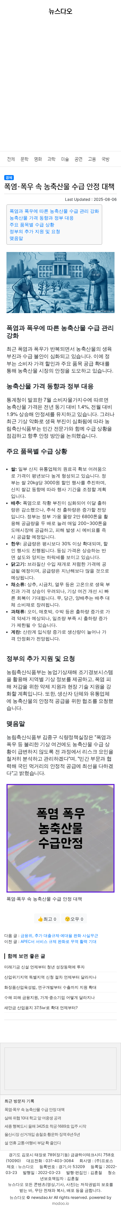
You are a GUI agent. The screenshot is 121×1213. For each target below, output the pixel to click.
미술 (65, 159)
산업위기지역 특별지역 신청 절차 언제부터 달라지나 (50, 977)
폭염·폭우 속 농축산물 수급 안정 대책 (34, 1109)
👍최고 (47, 919)
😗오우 (74, 919)
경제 (9, 177)
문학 (24, 159)
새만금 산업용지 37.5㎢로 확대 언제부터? (41, 1007)
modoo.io (60, 1203)
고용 (92, 159)
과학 (51, 159)
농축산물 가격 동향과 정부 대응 (42, 218)
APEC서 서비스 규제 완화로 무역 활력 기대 (59, 941)
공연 (78, 159)
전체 (11, 159)
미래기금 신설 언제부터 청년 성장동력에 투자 (44, 966)
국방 (105, 159)
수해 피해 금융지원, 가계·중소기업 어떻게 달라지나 (49, 997)
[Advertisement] (60, 87)
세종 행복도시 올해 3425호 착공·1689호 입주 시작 (45, 1126)
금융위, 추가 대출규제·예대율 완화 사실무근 (59, 935)
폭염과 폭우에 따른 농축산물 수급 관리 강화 (54, 211)
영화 (38, 159)
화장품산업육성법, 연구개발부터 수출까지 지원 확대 (50, 987)
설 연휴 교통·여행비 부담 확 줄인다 (33, 1142)
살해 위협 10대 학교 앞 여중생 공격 (33, 1117)
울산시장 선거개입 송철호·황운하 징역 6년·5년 (42, 1134)
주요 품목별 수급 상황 (32, 224)
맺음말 (16, 238)
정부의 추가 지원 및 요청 (35, 231)
